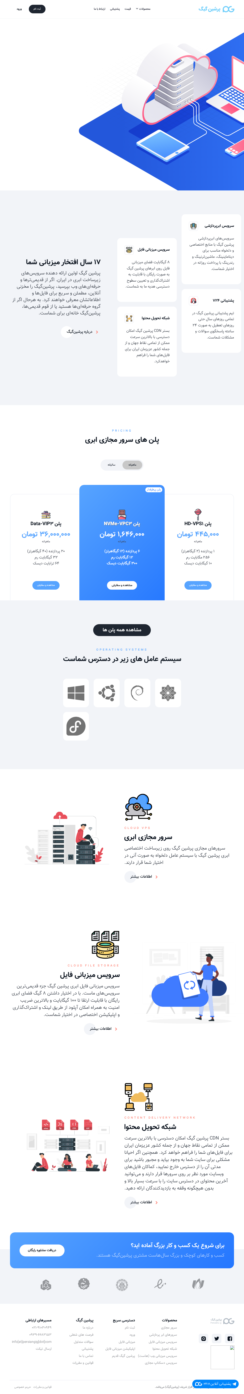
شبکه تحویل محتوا (164, 1349)
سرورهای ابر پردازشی (163, 1335)
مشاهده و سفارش (198, 585)
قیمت (128, 9)
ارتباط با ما (99, 9)
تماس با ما (86, 1356)
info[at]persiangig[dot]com (31, 1342)
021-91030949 (41, 1328)
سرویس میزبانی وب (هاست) (157, 1356)
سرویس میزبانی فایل (163, 1342)
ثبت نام (37, 9)
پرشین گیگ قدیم (123, 1356)
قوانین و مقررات (82, 1363)
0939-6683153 (40, 1335)
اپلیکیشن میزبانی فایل (120, 1349)
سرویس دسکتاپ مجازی (161, 1363)
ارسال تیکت (43, 1349)
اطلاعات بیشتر (141, 877)
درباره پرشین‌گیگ (79, 332)
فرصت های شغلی (81, 1335)
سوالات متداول (83, 1342)
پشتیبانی (115, 9)
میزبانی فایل (127, 1342)
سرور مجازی (169, 1328)
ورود (19, 9)
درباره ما (88, 1328)
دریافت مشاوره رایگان (42, 1250)
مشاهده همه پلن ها (122, 630)
